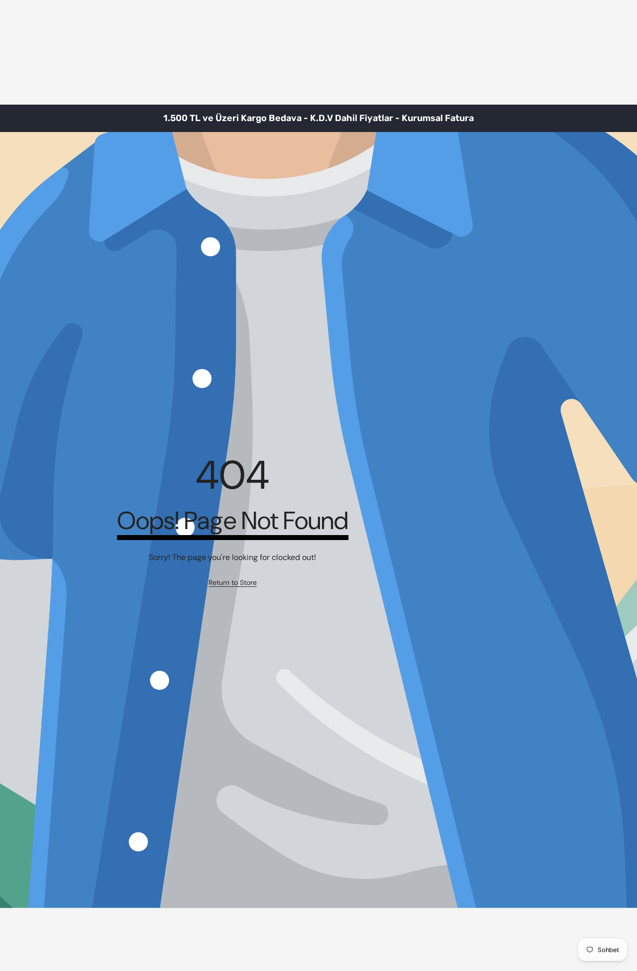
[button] (605, 119)
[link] (233, 583)
